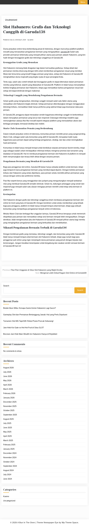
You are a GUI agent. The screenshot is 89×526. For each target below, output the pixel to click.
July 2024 (7, 475)
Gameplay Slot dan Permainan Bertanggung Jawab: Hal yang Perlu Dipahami (35, 315)
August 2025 (8, 419)
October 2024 (8, 462)
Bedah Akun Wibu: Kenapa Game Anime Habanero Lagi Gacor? (29, 308)
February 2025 (9, 445)
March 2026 (8, 389)
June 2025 (7, 428)
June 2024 (7, 479)
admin (31, 40)
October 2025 (8, 410)
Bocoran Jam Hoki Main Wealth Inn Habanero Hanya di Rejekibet (30, 334)
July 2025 (7, 423)
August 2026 (8, 368)
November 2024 (9, 457)
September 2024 (10, 466)
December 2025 (9, 402)
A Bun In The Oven (26, 523)
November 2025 (9, 406)
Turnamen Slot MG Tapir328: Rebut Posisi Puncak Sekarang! (28, 321)
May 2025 (7, 432)
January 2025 (8, 449)
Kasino (6, 496)
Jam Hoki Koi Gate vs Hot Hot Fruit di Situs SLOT (23, 328)
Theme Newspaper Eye (47, 523)
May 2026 (7, 381)
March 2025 (8, 440)
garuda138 (65, 52)
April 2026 (7, 385)
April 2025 (7, 436)
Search (6, 286)
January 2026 (8, 398)
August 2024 (8, 470)
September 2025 (10, 415)
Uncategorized (11, 20)
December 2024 (9, 453)
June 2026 (7, 376)
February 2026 (9, 393)
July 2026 (7, 372)
